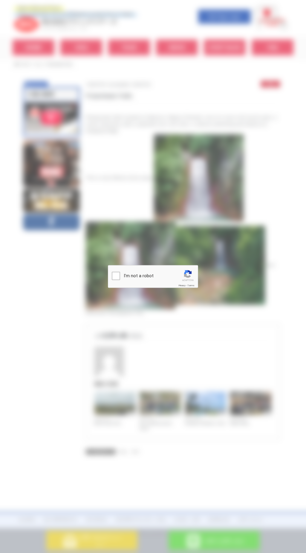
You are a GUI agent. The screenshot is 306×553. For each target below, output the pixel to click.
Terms (191, 285)
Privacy (182, 285)
